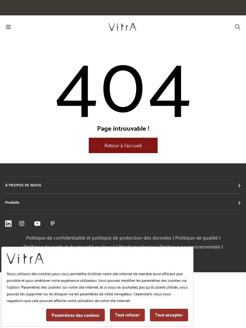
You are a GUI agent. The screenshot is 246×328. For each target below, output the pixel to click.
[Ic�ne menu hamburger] (8, 27)
